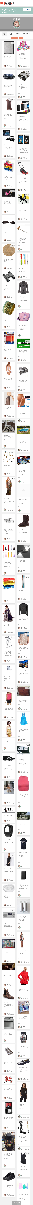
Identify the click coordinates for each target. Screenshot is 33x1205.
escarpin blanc (11, 1071)
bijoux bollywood (12, 632)
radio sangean (11, 935)
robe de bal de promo (13, 749)
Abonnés (17, 34)
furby (23, 1175)
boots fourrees (25, 541)
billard (24, 360)
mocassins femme (26, 1079)
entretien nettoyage (12, 268)
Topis (4, 34)
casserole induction (13, 539)
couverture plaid (26, 97)
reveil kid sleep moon (13, 186)
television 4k (25, 682)
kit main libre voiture (27, 772)
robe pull (24, 628)
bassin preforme (12, 94)
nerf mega (10, 358)
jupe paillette (25, 657)
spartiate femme (26, 1149)
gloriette (24, 833)
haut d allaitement (27, 1117)
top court (10, 777)
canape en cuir (11, 240)
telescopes (10, 297)
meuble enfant (11, 601)
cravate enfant (11, 573)
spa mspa (10, 905)
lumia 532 (24, 158)
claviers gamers (11, 156)
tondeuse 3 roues (26, 190)
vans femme (11, 1195)
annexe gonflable (26, 249)
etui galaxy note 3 (26, 895)
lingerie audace (11, 388)
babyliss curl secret (12, 985)
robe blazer (25, 306)
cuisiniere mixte (12, 1041)
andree (8, 65)
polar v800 (10, 850)
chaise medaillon (12, 688)
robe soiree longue (26, 740)
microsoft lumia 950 (27, 129)
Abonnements (26, 34)
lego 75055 (24, 482)
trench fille (25, 998)
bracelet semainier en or (14, 327)
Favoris (11, 34)
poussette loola (11, 1098)
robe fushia (10, 717)
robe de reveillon (12, 821)
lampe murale (25, 571)
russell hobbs (11, 1128)
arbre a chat (11, 803)
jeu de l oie (10, 961)
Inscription (27, 9)
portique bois (11, 474)
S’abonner (14, 38)
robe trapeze (25, 962)
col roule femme (26, 1056)
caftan (9, 1166)
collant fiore (11, 416)
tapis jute (10, 446)
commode (24, 709)
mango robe (11, 126)
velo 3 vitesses (11, 212)
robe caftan (11, 510)
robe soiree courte (12, 880)
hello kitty (24, 336)
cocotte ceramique (27, 928)
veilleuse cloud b (26, 511)
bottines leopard (12, 1014)
